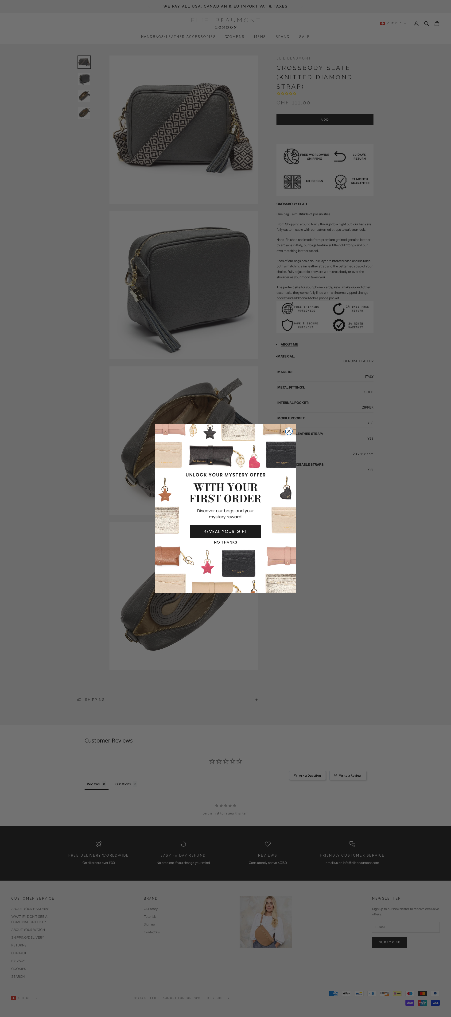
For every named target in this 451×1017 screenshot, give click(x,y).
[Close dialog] (288, 431)
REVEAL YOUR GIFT (225, 531)
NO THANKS (225, 542)
